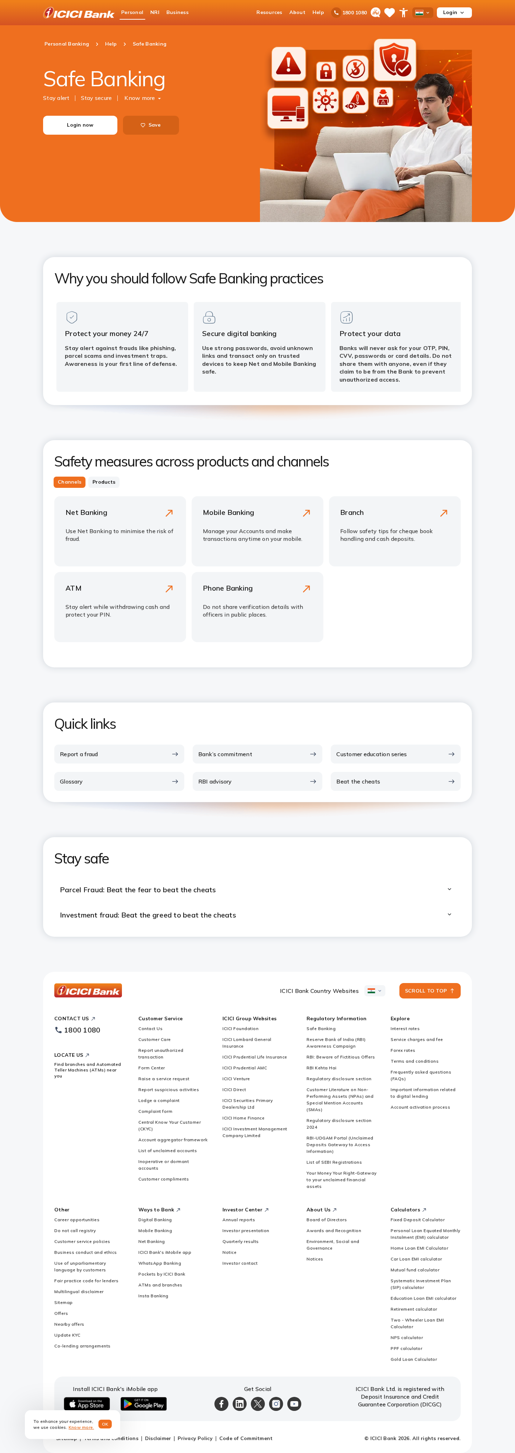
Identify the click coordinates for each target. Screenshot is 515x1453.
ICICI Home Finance (243, 1118)
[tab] (69, 482)
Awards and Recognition (334, 1230)
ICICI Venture (236, 1078)
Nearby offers (69, 1324)
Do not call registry (75, 1230)
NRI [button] (154, 12)
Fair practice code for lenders (86, 1280)
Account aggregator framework (172, 1139)
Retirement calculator (414, 1309)
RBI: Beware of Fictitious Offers (341, 1057)
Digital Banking (155, 1219)
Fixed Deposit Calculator (418, 1219)
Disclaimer (158, 1438)
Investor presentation (245, 1230)
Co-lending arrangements (82, 1345)
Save (155, 125)
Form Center (151, 1067)
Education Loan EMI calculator (423, 1298)
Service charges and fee (417, 1039)
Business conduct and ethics (85, 1252)
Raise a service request (164, 1078)
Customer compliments (163, 1179)
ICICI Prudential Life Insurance (254, 1057)
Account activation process (420, 1107)
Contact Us (150, 1028)
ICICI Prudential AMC (244, 1067)
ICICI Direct (234, 1089)
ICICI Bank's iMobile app (164, 1252)
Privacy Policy (195, 1438)
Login (450, 12)
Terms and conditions (415, 1061)
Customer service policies (82, 1241)
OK (105, 1424)
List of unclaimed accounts (167, 1150)
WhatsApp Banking (159, 1263)
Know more (139, 97)
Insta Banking (153, 1295)
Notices (315, 1259)
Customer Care (154, 1039)
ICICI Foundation (240, 1028)
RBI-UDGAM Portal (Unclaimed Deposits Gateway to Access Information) (340, 1144)
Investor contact (240, 1263)
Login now (80, 125)
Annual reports (238, 1219)
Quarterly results (240, 1241)
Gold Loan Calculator (414, 1359)
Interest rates (405, 1028)
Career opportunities (76, 1219)
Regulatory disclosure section (339, 1078)
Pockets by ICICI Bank (161, 1274)
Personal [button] (132, 12)
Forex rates (403, 1050)
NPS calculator (407, 1337)
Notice (229, 1252)
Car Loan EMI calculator (416, 1259)
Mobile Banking (155, 1230)
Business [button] (177, 12)
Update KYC (67, 1335)
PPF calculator (406, 1348)
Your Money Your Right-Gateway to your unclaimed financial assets (342, 1179)
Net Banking (151, 1241)
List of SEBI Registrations (334, 1162)
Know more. (81, 1427)
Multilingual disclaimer (79, 1291)
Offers (61, 1313)
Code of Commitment (246, 1438)
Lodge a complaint (159, 1100)
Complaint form (155, 1111)
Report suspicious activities (168, 1089)
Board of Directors (327, 1219)
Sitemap (63, 1302)
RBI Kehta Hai (322, 1067)
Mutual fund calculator (415, 1269)
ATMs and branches (160, 1284)
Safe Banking (321, 1028)
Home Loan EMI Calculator (419, 1248)
